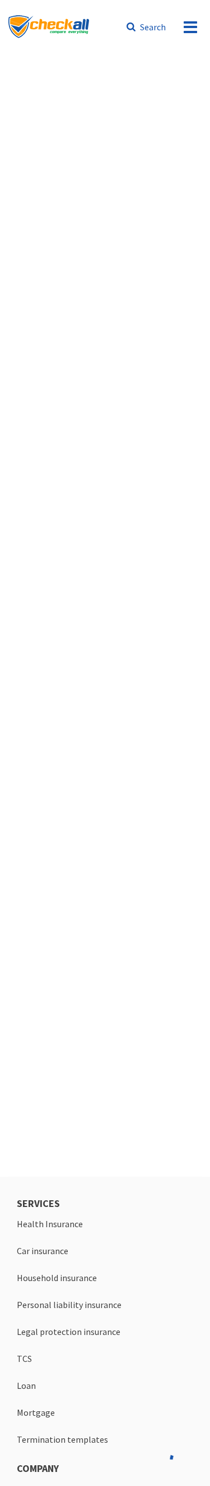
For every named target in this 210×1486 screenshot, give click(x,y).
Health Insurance (50, 1223)
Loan (26, 1385)
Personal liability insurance (69, 1304)
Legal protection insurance (68, 1331)
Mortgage (36, 1412)
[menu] (190, 27)
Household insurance (57, 1277)
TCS (24, 1358)
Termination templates (62, 1439)
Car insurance (42, 1250)
